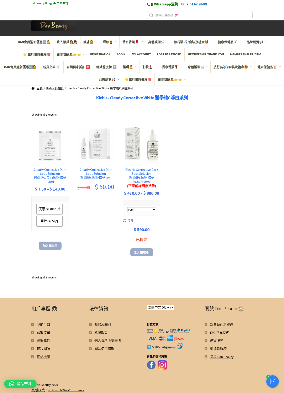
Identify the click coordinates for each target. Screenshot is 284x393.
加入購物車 (50, 246)
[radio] (49, 209)
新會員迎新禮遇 (221, 324)
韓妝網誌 (43, 349)
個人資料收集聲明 (107, 340)
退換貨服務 (218, 349)
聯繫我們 (43, 340)
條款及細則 (102, 324)
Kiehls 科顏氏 (55, 88)
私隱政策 (101, 333)
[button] (272, 381)
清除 (130, 220)
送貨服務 (216, 340)
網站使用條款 (104, 349)
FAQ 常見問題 (220, 333)
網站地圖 (43, 357)
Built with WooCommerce (66, 390)
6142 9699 (198, 4)
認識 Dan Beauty (221, 357)
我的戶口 (43, 324)
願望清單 (43, 333)
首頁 (40, 88)
